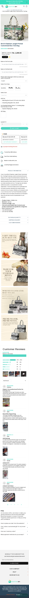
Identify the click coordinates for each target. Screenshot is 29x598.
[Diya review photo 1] (5, 451)
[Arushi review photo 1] (5, 474)
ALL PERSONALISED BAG (16, 10)
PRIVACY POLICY (10, 594)
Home (8, 10)
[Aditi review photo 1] (5, 426)
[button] (4, 48)
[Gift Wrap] (3, 115)
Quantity (3, 122)
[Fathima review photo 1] (6, 402)
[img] (10, 385)
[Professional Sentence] (18, 88)
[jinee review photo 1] (9, 497)
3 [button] (14, 504)
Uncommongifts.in (11, 6)
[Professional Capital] (3, 88)
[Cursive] (10, 88)
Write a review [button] (14, 355)
